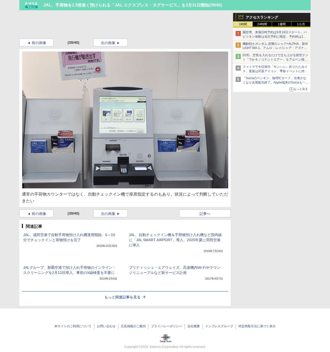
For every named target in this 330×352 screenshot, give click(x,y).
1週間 (282, 24)
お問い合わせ (106, 326)
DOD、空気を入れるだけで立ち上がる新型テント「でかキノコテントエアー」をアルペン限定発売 (275, 59)
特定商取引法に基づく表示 (257, 326)
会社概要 (193, 326)
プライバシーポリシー (166, 326)
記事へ (205, 214)
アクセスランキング (262, 17)
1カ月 (301, 24)
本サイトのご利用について (73, 326)
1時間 (243, 24)
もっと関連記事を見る (122, 297)
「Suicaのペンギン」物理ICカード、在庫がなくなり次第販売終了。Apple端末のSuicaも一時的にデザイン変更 (275, 82)
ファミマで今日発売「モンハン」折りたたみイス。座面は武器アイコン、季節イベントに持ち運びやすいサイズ (275, 71)
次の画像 (108, 43)
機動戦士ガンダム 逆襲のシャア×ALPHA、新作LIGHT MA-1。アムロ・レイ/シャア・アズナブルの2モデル (275, 48)
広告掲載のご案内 (133, 326)
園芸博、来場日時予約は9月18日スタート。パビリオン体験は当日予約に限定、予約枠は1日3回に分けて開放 (275, 36)
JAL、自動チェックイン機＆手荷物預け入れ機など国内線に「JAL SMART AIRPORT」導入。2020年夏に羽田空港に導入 (175, 240)
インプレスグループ (219, 326)
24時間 (262, 24)
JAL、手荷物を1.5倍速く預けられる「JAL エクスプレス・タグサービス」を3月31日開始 (126, 5)
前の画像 (39, 43)
